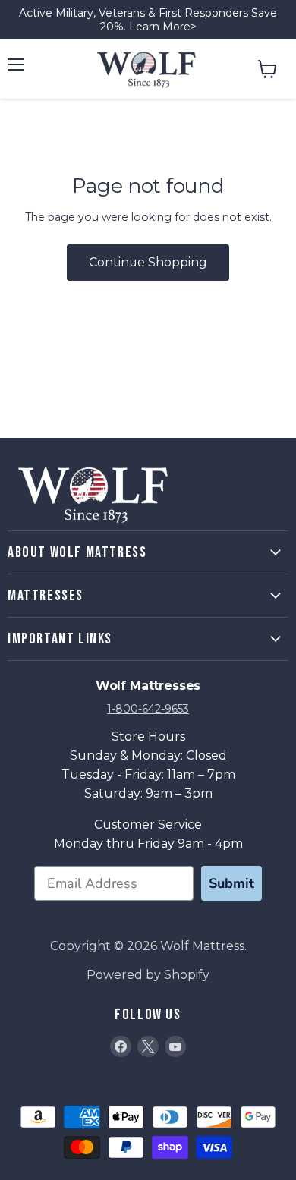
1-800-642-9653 (148, 709)
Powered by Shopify (148, 975)
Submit (231, 883)
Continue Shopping (148, 262)
